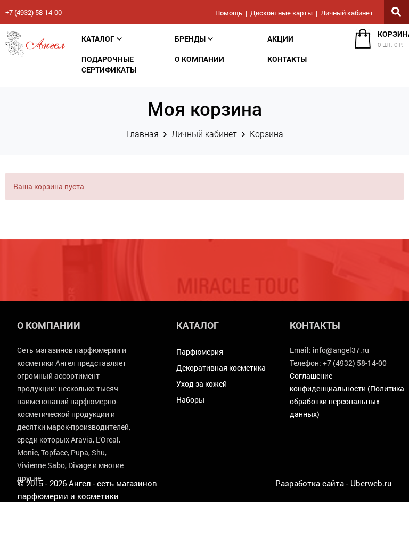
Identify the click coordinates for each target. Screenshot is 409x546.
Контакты (287, 59)
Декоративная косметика (221, 368)
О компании (199, 59)
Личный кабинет (347, 13)
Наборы (190, 400)
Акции (280, 39)
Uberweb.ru (371, 483)
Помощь (228, 13)
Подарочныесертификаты (108, 64)
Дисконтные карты (281, 13)
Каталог (97, 39)
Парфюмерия (199, 352)
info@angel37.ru (341, 350)
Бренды (190, 39)
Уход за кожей (201, 384)
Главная (142, 133)
